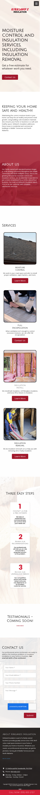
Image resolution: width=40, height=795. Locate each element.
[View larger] (20, 514)
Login (20, 789)
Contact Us (10, 77)
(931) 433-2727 (15, 772)
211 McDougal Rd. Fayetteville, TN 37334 (19, 768)
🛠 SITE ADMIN (6, 758)
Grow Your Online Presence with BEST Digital (23, 784)
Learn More (20, 280)
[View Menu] (36, 3)
